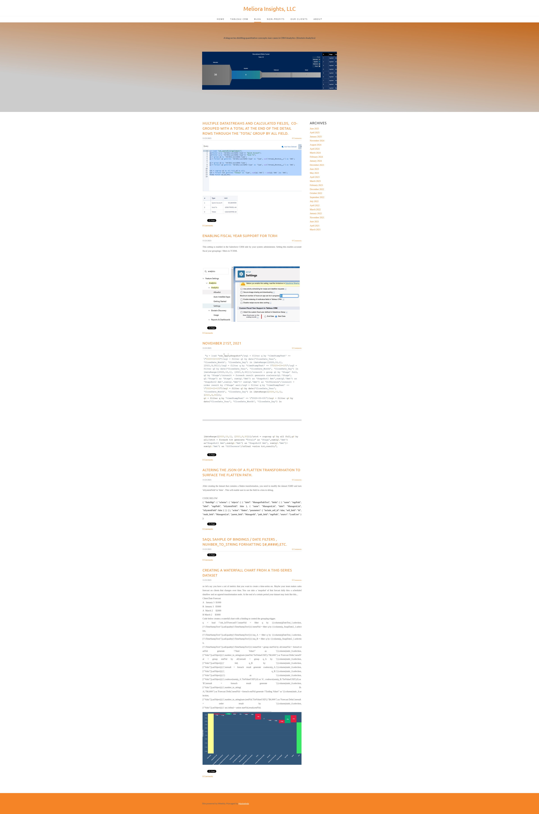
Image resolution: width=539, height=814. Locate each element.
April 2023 (314, 177)
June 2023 (314, 169)
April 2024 (314, 149)
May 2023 (314, 173)
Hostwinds (243, 803)
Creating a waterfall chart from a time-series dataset (247, 572)
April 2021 (314, 225)
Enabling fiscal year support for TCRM (240, 236)
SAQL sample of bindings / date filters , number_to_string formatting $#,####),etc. (245, 541)
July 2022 (314, 201)
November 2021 (317, 217)
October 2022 (316, 193)
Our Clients (299, 19)
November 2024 (317, 140)
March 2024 (315, 153)
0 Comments (297, 138)
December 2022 (317, 189)
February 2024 (316, 157)
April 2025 (314, 132)
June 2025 (314, 128)
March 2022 (315, 209)
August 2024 (315, 145)
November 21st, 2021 (222, 343)
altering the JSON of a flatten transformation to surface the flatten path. (251, 472)
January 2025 (316, 136)
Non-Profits (276, 19)
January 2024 (316, 161)
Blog (257, 19)
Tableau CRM (239, 19)
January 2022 (316, 213)
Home (220, 19)
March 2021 (315, 229)
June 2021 (314, 221)
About (318, 19)
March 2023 (315, 181)
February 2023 (316, 185)
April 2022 (314, 205)
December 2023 (317, 165)
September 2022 (317, 197)
